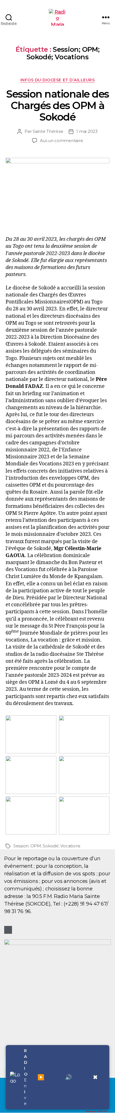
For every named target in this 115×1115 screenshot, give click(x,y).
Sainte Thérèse (48, 131)
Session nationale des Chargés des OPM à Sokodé (57, 105)
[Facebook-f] (8, 930)
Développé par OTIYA (96, 1111)
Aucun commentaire (61, 140)
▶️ (41, 1077)
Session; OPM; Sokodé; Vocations (46, 845)
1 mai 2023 (86, 131)
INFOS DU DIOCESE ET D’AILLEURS (57, 80)
